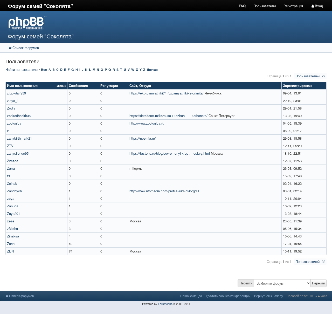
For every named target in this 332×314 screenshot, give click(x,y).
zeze (10, 221)
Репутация (109, 85)
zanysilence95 (18, 153)
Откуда (145, 85)
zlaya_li (12, 100)
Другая (152, 69)
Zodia (11, 108)
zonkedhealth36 (19, 115)
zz (9, 175)
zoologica (14, 123)
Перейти (245, 283)
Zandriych (14, 190)
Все (44, 69)
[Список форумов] (124, 23)
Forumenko (165, 304)
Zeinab (12, 183)
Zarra (11, 168)
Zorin (11, 243)
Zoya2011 (14, 213)
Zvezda (12, 160)
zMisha (12, 228)
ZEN (10, 251)
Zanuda (12, 205)
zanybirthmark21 (19, 138)
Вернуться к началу (268, 295)
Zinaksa (13, 236)
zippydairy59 (16, 93)
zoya (10, 198)
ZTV (10, 145)
